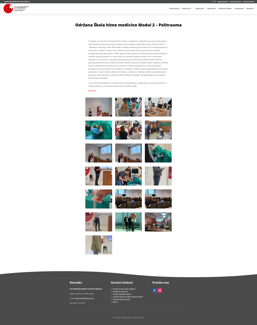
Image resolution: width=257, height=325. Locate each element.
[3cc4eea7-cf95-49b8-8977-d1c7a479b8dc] (98, 108)
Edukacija (186, 9)
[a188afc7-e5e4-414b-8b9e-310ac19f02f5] (98, 222)
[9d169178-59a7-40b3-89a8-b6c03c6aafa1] (128, 131)
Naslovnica (174, 9)
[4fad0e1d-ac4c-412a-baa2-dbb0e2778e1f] (98, 131)
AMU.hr (115, 302)
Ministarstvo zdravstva (120, 291)
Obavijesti (200, 9)
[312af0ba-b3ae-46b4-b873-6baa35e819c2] (158, 177)
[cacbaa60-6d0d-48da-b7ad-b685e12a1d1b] (128, 222)
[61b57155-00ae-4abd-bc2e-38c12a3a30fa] (98, 177)
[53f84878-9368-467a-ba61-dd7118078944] (158, 154)
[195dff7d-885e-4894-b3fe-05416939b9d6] (128, 177)
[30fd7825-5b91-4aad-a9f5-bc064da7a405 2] (98, 154)
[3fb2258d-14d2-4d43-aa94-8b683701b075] (158, 108)
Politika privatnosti (248, 2)
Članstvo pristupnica (235, 2)
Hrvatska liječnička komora (122, 294)
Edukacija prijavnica (222, 2)
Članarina (239, 9)
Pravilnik (211, 9)
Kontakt (250, 9)
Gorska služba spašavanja (121, 299)
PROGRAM (92, 91)
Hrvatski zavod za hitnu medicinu (124, 289)
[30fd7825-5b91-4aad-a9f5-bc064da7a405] (128, 154)
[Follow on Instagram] (160, 290)
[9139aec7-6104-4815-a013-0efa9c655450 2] (128, 199)
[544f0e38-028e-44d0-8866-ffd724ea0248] (98, 199)
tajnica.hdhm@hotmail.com (84, 298)
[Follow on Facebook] (154, 290)
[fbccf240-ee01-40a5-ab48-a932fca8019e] (98, 245)
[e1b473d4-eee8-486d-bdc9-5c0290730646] (158, 222)
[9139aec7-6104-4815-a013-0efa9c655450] (158, 199)
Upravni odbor (225, 9)
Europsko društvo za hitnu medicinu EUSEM (128, 297)
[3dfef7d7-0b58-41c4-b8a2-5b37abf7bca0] (128, 108)
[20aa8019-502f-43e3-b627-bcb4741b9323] (158, 131)
